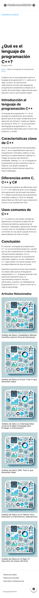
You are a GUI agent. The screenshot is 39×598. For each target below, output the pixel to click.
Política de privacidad (11, 577)
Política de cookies (10, 574)
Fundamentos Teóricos (10, 14)
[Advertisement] (19, 29)
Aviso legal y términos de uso (13, 581)
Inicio (3, 69)
